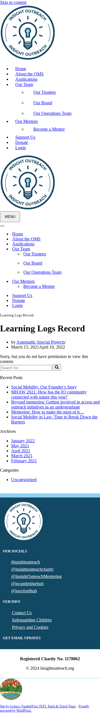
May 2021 (20, 445)
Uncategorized (24, 479)
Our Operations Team (52, 113)
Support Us (25, 137)
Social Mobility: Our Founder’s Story (44, 387)
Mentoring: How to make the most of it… (47, 412)
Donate (21, 142)
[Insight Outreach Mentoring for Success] (28, 59)
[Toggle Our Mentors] (97, 281)
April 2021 (20, 450)
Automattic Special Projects (40, 342)
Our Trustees (44, 92)
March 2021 (21, 455)
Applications (26, 79)
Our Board (42, 102)
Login (20, 147)
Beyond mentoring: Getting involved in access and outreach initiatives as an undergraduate (55, 404)
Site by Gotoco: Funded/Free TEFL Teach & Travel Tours (38, 706)
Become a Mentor (49, 129)
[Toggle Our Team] (97, 249)
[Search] (56, 367)
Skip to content (13, 2)
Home (20, 68)
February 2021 (24, 460)
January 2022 (23, 440)
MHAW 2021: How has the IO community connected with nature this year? (49, 394)
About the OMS (29, 74)
